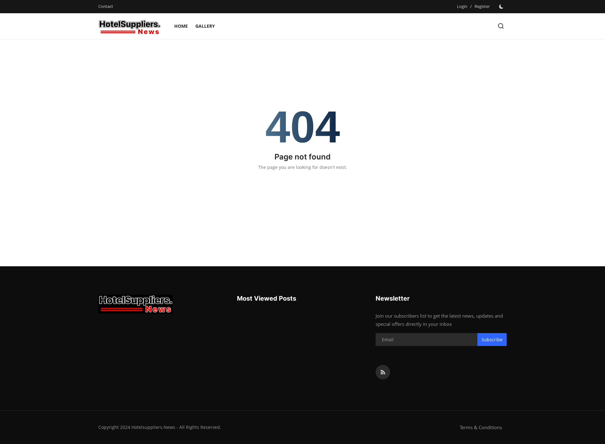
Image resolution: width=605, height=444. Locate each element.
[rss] (383, 372)
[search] (501, 26)
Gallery (205, 26)
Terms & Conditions (481, 427)
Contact (105, 6)
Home (181, 26)
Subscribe (492, 340)
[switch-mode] (501, 6)
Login (462, 6)
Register (482, 6)
